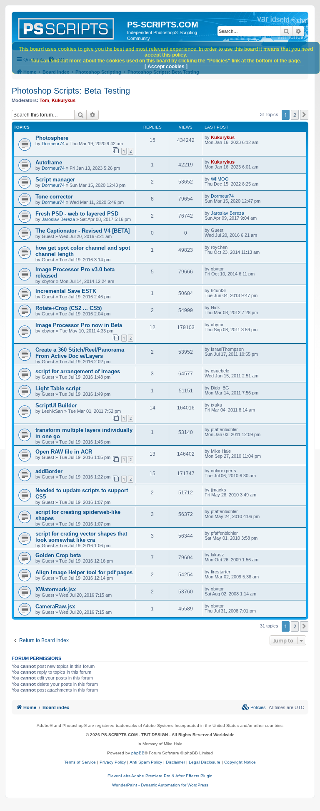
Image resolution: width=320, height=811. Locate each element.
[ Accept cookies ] (166, 66)
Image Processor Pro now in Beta (78, 325)
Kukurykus (63, 100)
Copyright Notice (240, 762)
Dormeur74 (53, 143)
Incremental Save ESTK (65, 291)
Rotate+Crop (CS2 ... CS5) (68, 308)
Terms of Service (80, 762)
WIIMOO (220, 178)
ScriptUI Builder (56, 405)
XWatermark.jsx (55, 589)
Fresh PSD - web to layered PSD (76, 214)
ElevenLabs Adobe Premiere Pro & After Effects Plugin (160, 776)
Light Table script (57, 388)
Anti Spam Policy (146, 762)
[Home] (70, 27)
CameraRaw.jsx (55, 606)
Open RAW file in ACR (63, 452)
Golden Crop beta (58, 555)
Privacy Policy (113, 762)
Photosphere (51, 138)
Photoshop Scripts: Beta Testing (71, 90)
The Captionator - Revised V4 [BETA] (82, 231)
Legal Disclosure (204, 762)
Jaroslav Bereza (58, 219)
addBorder (48, 471)
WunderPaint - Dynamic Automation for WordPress (160, 785)
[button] (304, 115)
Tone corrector (54, 196)
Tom (44, 100)
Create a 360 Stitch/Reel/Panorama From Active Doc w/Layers (79, 353)
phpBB (138, 753)
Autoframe (48, 162)
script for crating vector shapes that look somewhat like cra (81, 537)
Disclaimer (175, 762)
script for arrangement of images (77, 371)
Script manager (55, 179)
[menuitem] (254, 707)
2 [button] (294, 115)
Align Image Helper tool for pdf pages (83, 572)
